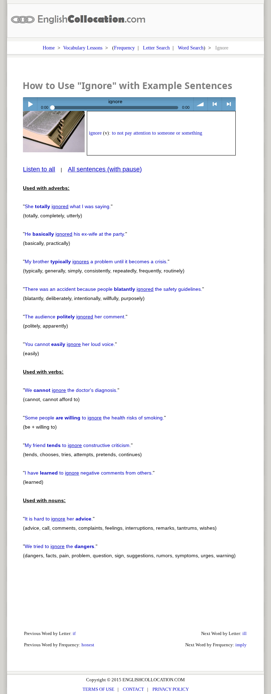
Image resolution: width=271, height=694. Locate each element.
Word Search (191, 48)
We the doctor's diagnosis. (71, 390)
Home (49, 48)
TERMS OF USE (98, 689)
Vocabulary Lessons (82, 48)
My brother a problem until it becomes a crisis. (96, 261)
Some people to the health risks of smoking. (94, 417)
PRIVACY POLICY (170, 689)
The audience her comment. (75, 316)
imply (241, 644)
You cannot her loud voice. (70, 344)
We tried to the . (60, 546)
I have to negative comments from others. (89, 473)
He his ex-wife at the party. (75, 234)
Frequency (124, 48)
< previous (215, 104)
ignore (95, 133)
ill (244, 633)
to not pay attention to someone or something (157, 133)
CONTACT (133, 689)
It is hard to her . (59, 519)
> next (229, 104)
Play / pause (30, 104)
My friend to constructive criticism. (78, 445)
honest (88, 644)
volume (200, 104)
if (74, 633)
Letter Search (156, 48)
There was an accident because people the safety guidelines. (113, 289)
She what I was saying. (68, 206)
